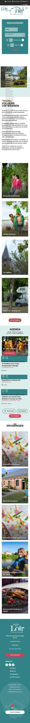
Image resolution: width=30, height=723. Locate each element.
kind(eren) (17, 45)
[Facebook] (6, 664)
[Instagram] (13, 664)
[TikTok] (10, 664)
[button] (26, 8)
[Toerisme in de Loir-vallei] (17, 10)
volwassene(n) (17, 40)
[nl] (26, 8)
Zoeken (15, 50)
